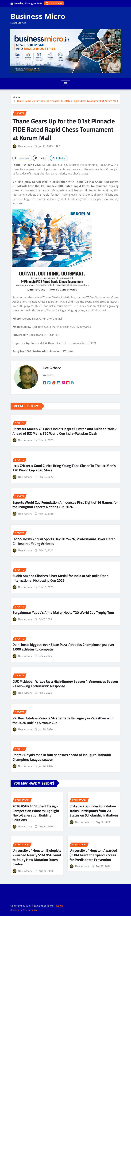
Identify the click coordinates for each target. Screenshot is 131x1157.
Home (16, 97)
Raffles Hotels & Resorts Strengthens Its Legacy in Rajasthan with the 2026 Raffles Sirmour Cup (63, 720)
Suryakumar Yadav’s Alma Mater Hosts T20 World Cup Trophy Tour (63, 612)
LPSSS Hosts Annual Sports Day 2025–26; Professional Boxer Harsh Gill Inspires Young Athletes (63, 541)
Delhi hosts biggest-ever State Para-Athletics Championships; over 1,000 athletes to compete (63, 647)
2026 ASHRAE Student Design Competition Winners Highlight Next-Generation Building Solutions (35, 813)
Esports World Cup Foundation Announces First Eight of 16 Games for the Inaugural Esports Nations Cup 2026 (65, 504)
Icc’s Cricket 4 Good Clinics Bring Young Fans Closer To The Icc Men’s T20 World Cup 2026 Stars (64, 468)
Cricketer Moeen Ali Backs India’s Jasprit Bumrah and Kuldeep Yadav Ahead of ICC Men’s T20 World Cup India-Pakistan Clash (64, 431)
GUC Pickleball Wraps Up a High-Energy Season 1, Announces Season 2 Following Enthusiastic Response (65, 683)
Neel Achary (25, 146)
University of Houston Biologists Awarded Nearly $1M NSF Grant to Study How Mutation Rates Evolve (36, 857)
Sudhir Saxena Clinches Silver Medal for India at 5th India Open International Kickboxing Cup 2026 (60, 578)
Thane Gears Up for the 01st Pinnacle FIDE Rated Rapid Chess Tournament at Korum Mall (67, 100)
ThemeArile (30, 910)
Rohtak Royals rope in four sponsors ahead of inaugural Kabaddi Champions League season (61, 757)
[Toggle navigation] (65, 84)
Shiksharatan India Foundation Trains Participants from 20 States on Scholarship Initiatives (93, 811)
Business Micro (37, 16)
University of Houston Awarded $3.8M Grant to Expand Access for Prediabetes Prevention (93, 855)
